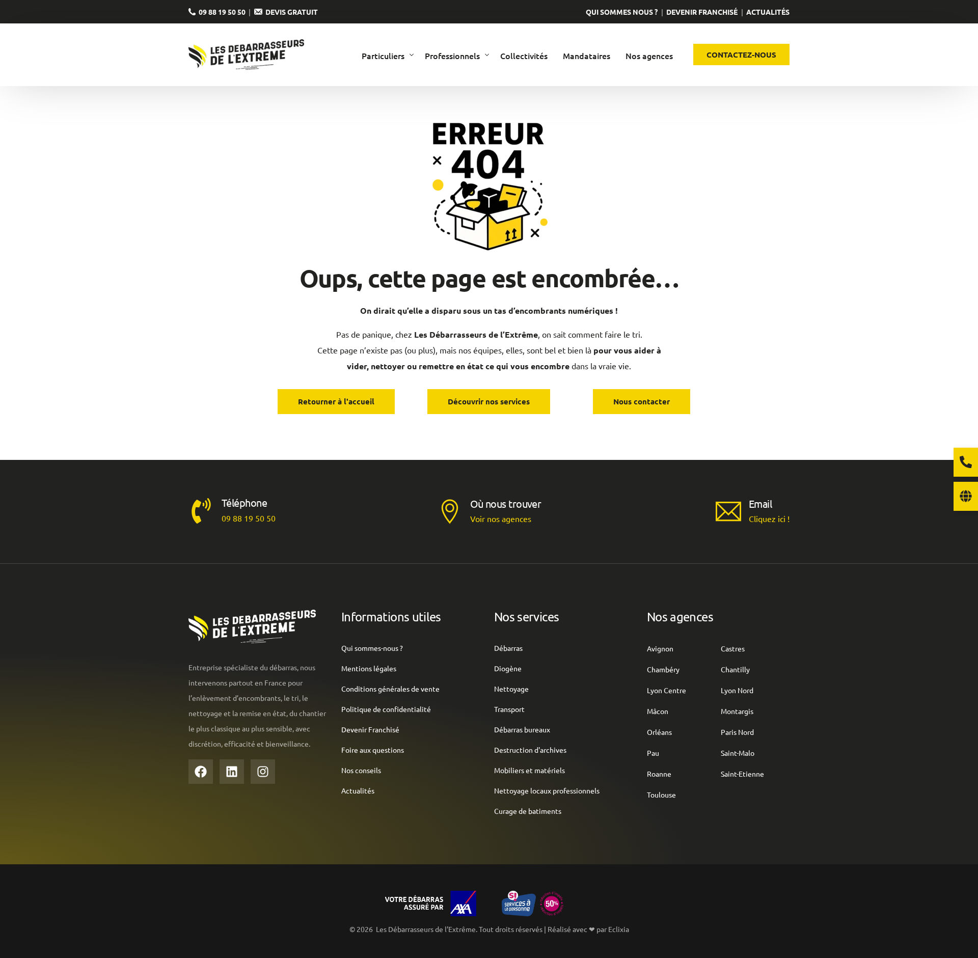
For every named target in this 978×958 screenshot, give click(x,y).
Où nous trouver (505, 503)
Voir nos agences (500, 518)
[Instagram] (263, 771)
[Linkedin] (232, 771)
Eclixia (618, 929)
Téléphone (244, 502)
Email (760, 503)
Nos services (526, 616)
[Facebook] (200, 771)
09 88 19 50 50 (221, 11)
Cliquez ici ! (769, 518)
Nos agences (680, 616)
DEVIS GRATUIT (290, 11)
